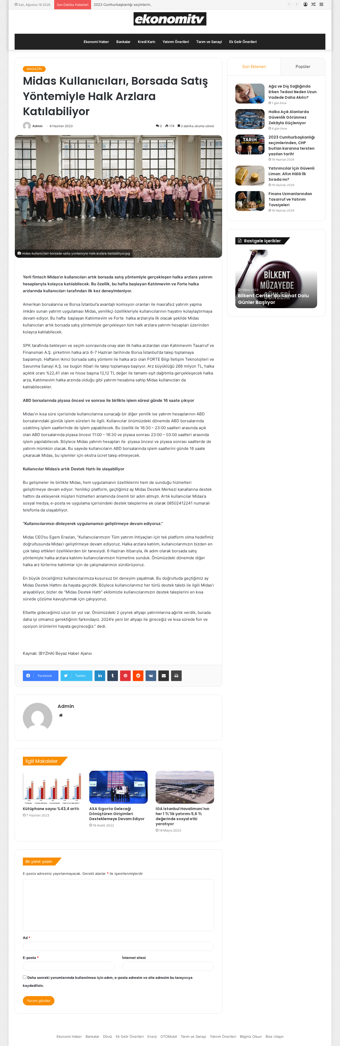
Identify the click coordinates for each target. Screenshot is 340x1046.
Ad (26, 938)
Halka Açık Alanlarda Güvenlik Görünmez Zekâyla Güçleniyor (289, 117)
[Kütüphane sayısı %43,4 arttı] (52, 787)
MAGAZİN (34, 69)
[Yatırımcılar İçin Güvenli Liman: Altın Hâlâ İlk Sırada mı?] (250, 176)
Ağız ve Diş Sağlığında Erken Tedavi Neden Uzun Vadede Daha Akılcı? (293, 92)
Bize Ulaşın (275, 1036)
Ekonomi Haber (96, 42)
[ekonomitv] (170, 18)
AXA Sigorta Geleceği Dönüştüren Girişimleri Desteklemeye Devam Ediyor (116, 813)
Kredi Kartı (146, 42)
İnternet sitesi (134, 957)
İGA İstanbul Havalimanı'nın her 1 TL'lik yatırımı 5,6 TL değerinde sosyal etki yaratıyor (182, 816)
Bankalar (123, 42)
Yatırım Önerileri (176, 42)
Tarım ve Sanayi (209, 42)
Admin (37, 126)
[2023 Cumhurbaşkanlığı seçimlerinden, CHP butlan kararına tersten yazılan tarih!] (250, 144)
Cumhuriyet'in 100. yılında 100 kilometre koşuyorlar (274, 298)
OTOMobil (168, 1036)
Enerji (152, 1036)
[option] (276, 279)
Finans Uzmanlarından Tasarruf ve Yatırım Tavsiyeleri (290, 199)
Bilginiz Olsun (251, 1036)
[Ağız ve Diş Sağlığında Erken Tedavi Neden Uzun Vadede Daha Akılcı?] (250, 94)
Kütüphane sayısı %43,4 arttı (51, 808)
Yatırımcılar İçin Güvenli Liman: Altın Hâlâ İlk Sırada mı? (291, 174)
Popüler (303, 66)
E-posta (31, 957)
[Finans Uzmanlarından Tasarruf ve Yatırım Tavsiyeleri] (250, 201)
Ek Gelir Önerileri (243, 42)
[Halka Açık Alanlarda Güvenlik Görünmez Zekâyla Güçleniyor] (250, 119)
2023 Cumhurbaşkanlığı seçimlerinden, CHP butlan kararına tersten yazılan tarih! (160, 4)
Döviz (107, 1036)
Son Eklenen (254, 66)
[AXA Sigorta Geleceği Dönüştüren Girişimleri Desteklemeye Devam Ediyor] (118, 787)
